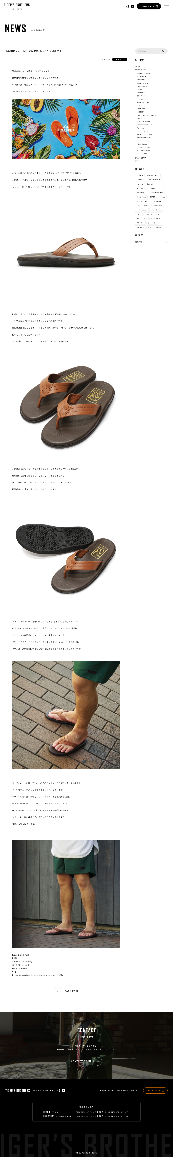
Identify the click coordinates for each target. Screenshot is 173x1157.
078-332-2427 (122, 1112)
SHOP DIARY (140, 69)
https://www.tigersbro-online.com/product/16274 (37, 975)
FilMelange (141, 99)
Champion (141, 92)
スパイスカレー (142, 218)
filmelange (152, 188)
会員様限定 (140, 227)
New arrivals (141, 197)
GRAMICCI (141, 109)
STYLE (138, 161)
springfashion (142, 210)
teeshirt (154, 210)
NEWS (137, 66)
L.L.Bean (140, 141)
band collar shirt (153, 180)
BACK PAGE (71, 991)
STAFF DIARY (140, 158)
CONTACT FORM (81, 1061)
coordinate (141, 188)
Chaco (139, 89)
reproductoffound (157, 201)
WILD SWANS (142, 154)
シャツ (158, 214)
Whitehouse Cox (143, 150)
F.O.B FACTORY (143, 102)
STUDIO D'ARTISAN (144, 134)
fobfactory (140, 193)
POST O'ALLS (142, 131)
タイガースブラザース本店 (42, 1090)
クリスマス (148, 214)
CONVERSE (141, 96)
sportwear (158, 206)
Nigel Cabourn (143, 144)
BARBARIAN (141, 80)
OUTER (152, 197)
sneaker (147, 206)
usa (162, 210)
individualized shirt (155, 193)
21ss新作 (140, 175)
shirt (138, 206)
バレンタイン (155, 218)
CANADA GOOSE (143, 86)
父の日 (150, 227)
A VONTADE (141, 76)
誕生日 (158, 227)
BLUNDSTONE (142, 83)
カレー (139, 214)
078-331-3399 (122, 1116)
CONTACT (135, 1090)
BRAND (111, 1090)
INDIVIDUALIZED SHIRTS (146, 115)
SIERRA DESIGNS (143, 147)
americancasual (153, 175)
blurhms (140, 184)
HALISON (140, 112)
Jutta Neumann (143, 121)
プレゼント (140, 223)
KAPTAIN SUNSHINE (145, 138)
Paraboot (140, 128)
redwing (162, 197)
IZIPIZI (139, 105)
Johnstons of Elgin (144, 125)
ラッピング (151, 223)
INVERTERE (141, 118)
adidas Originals (144, 73)
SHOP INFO (122, 1090)
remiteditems (142, 201)
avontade (140, 180)
